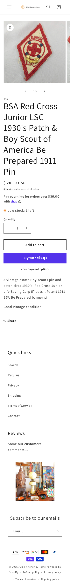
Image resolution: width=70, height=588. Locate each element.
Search (13, 365)
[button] (9, 7)
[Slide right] (44, 91)
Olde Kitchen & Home (32, 566)
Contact (14, 416)
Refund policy (31, 572)
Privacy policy (52, 572)
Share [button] (11, 321)
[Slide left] (25, 91)
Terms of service (25, 579)
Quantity (10, 219)
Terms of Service (20, 405)
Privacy (13, 385)
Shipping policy (49, 579)
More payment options (35, 269)
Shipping (9, 188)
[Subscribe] (57, 531)
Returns (13, 375)
